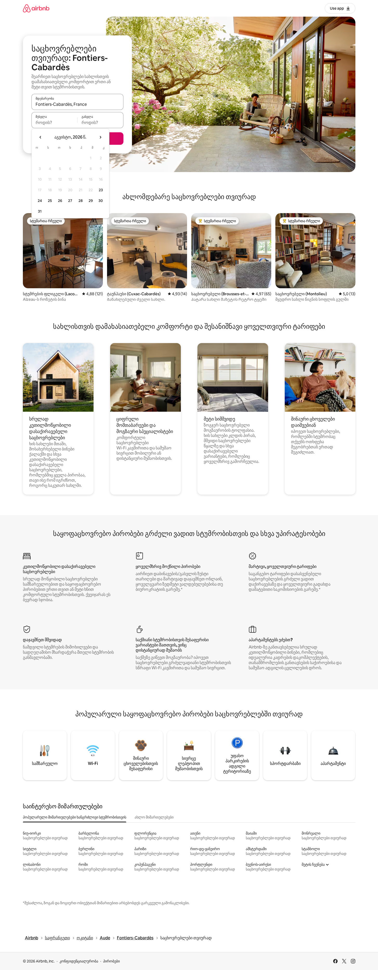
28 (80, 200)
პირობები (111, 961)
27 (70, 200)
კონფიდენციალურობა (78, 961)
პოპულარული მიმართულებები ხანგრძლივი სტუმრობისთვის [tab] (74, 817)
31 (40, 211)
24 (40, 200)
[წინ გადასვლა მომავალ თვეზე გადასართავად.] (100, 137)
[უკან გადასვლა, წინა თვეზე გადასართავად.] (40, 137)
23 (101, 190)
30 (100, 200)
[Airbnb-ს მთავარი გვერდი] (36, 8)
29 (91, 200)
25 (50, 200)
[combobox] (77, 104)
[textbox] (54, 122)
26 (60, 200)
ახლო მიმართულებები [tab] (154, 817)
